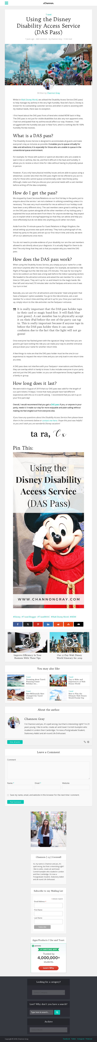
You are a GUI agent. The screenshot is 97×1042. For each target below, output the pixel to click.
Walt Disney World (29, 99)
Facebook (66, 1039)
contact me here (49, 420)
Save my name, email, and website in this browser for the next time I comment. (44, 795)
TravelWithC (44, 617)
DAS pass (55, 404)
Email (38, 783)
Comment (11, 759)
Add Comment (41, 39)
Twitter (73, 1039)
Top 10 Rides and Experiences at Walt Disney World (77, 681)
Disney (17, 617)
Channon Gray (56, 39)
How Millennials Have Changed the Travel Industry (35, 696)
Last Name (38, 918)
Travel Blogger (29, 617)
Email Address (40, 901)
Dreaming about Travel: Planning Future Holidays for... (36, 681)
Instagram (80, 1039)
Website (65, 783)
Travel (48, 14)
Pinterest (89, 1039)
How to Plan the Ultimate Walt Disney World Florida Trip (78, 696)
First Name (38, 910)
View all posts (15, 742)
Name (10, 783)
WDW (73, 617)
